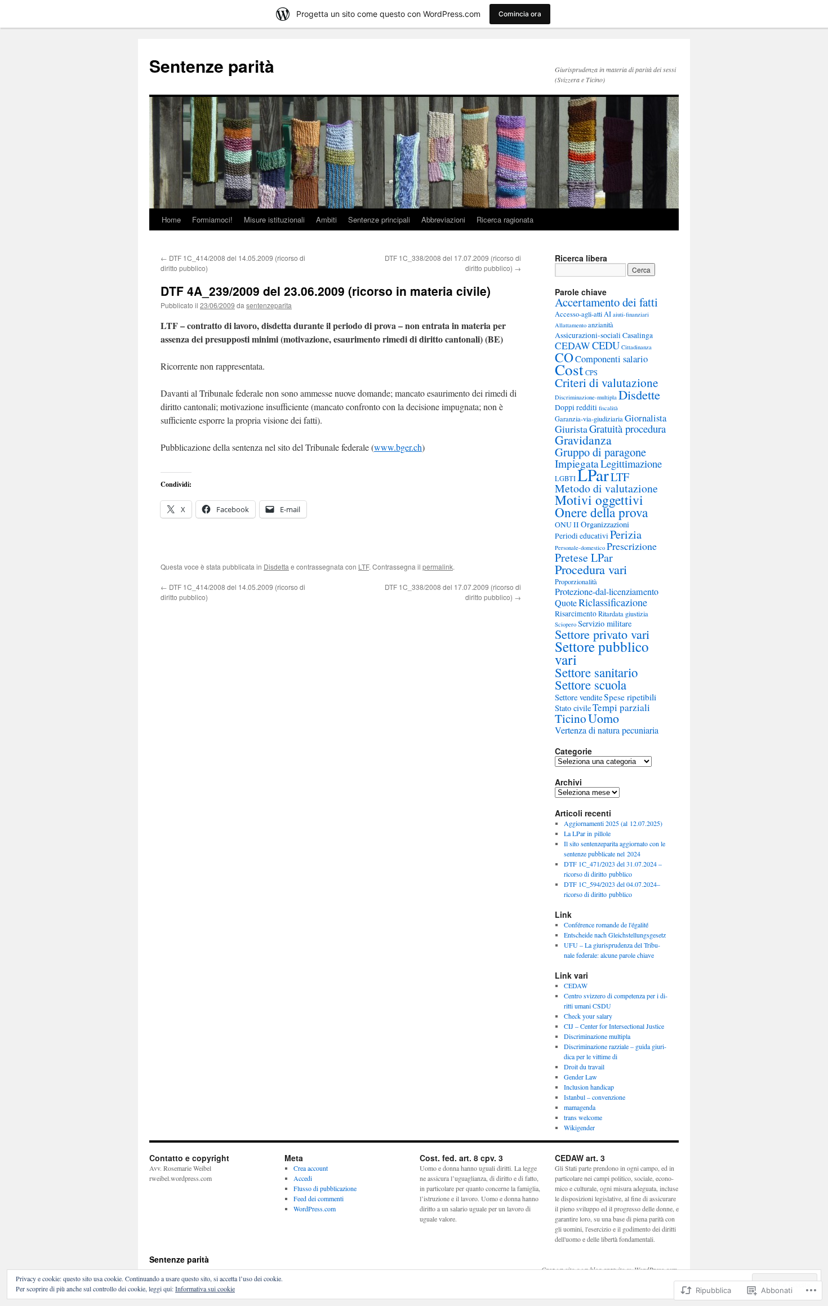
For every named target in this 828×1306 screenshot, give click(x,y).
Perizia (626, 534)
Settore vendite (578, 697)
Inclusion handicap (589, 1086)
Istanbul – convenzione (594, 1096)
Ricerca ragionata (505, 219)
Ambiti (326, 219)
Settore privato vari (602, 634)
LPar (593, 475)
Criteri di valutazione (606, 382)
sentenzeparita (269, 305)
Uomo (603, 718)
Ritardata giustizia (623, 613)
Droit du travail (584, 1066)
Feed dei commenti (318, 1198)
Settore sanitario (596, 672)
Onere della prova (601, 512)
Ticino (570, 718)
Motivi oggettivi (599, 500)
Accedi (302, 1178)
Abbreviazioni (443, 219)
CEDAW (572, 345)
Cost (569, 369)
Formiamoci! (212, 219)
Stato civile (573, 708)
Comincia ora (519, 14)
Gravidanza (583, 440)
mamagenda (579, 1107)
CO (564, 357)
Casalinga (637, 335)
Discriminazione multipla (597, 1036)
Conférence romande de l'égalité (606, 924)
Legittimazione (631, 463)
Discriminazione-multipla (586, 397)
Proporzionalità (576, 581)
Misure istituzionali (274, 219)
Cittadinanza (636, 347)
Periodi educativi (581, 536)
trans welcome (583, 1117)
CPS (591, 372)
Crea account (310, 1167)
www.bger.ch (398, 447)
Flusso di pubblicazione (325, 1188)
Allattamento (570, 325)
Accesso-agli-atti (578, 313)
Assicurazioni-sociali (588, 335)
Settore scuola (590, 684)
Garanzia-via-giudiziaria (589, 418)
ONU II (567, 524)
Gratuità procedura (627, 428)
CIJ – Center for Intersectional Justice (614, 1025)
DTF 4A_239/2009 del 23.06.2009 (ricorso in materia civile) (326, 290)
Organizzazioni (605, 524)
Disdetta (276, 566)
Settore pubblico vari (602, 653)
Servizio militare (604, 623)
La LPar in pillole (587, 833)
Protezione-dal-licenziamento (606, 591)
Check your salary (588, 1015)
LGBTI (565, 478)
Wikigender (579, 1127)
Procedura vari (591, 569)
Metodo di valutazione (606, 488)
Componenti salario (611, 359)
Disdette (639, 394)
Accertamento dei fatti (606, 302)
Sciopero (565, 624)
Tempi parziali (621, 707)
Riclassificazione (612, 602)
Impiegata (577, 463)
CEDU (606, 345)
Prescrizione (632, 546)
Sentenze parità (211, 66)
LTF (363, 566)
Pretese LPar (584, 557)
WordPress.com (314, 1208)
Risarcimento (575, 613)
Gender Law (580, 1076)
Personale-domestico (580, 548)
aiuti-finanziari (631, 314)
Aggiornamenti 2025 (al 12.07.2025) (613, 823)
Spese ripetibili (630, 697)
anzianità (600, 324)
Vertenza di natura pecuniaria (606, 730)
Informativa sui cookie (205, 1288)
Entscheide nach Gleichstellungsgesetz (615, 934)
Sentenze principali (379, 219)
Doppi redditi (576, 407)
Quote (566, 603)
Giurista (571, 429)
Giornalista (645, 418)
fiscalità (608, 408)
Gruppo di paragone (600, 452)
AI (607, 313)
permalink (437, 566)
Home (171, 219)
